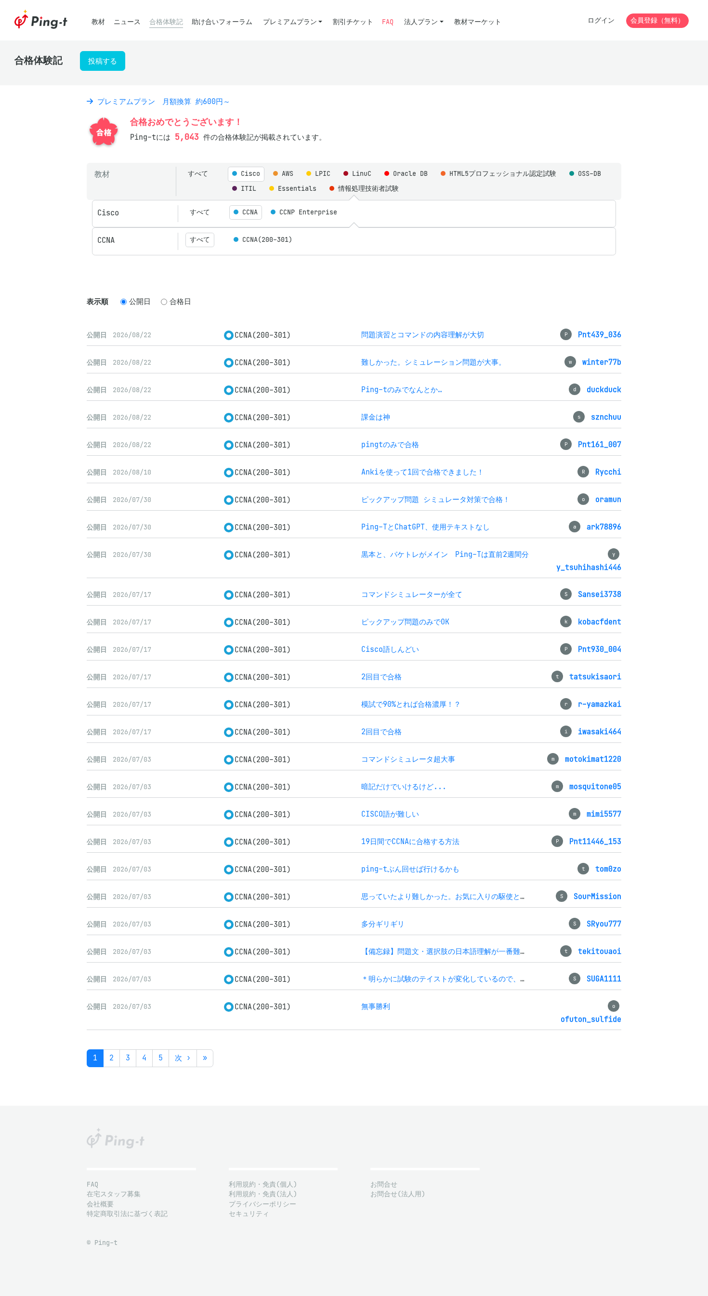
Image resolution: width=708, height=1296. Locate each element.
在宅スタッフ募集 (114, 1194)
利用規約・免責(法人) (263, 1194)
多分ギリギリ (383, 923)
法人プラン (421, 22)
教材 (98, 22)
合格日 (180, 301)
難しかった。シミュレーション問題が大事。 (433, 362)
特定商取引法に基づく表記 (127, 1214)
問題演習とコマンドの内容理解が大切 (422, 334)
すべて (198, 174)
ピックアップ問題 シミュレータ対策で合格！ (435, 499)
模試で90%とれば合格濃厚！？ (411, 704)
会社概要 (100, 1204)
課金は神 (375, 417)
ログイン (601, 20)
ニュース (127, 22)
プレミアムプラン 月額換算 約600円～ (161, 101)
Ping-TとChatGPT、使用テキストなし (425, 526)
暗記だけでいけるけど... (403, 786)
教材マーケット (477, 22)
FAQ (387, 22)
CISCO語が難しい (390, 814)
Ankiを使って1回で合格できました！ (422, 471)
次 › (183, 1057)
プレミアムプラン (290, 22)
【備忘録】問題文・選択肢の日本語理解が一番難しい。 (451, 951)
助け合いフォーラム (222, 22)
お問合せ (383, 1184)
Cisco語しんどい (390, 649)
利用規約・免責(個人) (263, 1184)
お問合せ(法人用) (397, 1194)
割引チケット (353, 22)
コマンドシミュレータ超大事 (408, 759)
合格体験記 (166, 22)
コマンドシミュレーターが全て (411, 594)
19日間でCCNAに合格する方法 (410, 841)
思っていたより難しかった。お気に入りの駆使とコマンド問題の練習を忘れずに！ (495, 896)
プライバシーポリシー (262, 1204)
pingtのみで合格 (390, 444)
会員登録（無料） (657, 20)
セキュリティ (249, 1214)
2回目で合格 (381, 676)
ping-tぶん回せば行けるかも (410, 868)
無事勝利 (375, 1006)
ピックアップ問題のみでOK (405, 621)
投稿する (102, 61)
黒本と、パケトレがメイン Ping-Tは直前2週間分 (445, 554)
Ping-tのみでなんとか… (401, 389)
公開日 (140, 301)
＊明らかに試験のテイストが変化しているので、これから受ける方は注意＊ (484, 978)
